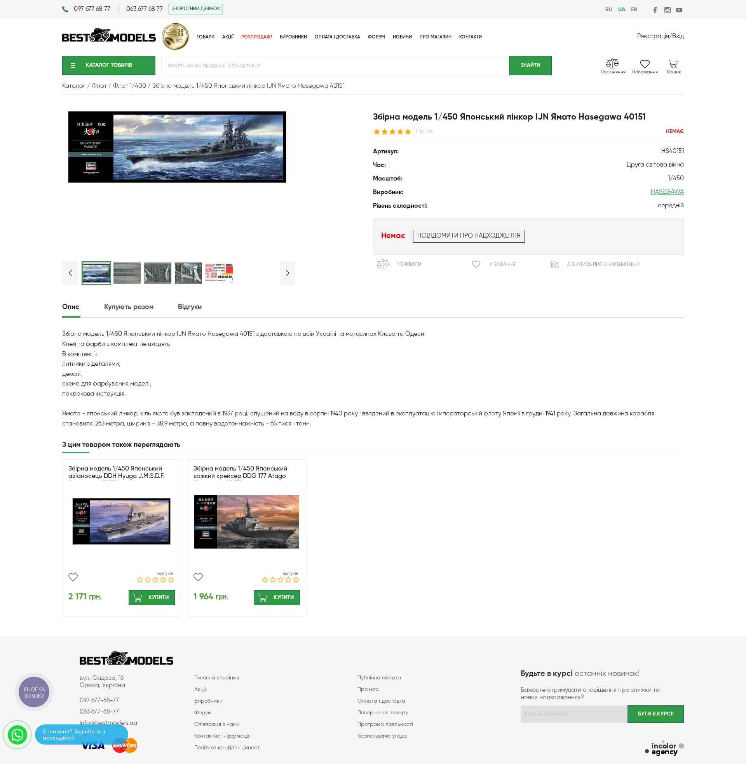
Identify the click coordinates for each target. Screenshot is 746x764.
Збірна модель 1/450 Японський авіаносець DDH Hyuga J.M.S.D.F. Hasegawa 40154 (116, 476)
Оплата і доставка (381, 701)
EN (634, 9)
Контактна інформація (222, 736)
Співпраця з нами (217, 724)
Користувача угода (382, 736)
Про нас (368, 689)
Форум (202, 712)
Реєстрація (653, 36)
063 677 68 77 (144, 9)
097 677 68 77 (92, 9)
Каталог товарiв (109, 65)
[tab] (82, 307)
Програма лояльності (385, 724)
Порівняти (408, 264)
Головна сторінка (216, 678)
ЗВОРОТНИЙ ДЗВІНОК (196, 9)
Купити (158, 597)
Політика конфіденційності (227, 747)
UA (621, 9)
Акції (200, 689)
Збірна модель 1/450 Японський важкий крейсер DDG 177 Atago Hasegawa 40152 (240, 476)
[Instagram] (667, 10)
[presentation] (82, 307)
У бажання (502, 264)
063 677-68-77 (99, 712)
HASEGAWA (667, 192)
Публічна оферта (379, 678)
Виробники (208, 701)
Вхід (678, 36)
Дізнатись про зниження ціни (603, 264)
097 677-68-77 (99, 701)
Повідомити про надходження (469, 236)
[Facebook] (656, 10)
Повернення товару (382, 712)
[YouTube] (679, 10)
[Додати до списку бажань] (73, 577)
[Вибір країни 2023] (175, 48)
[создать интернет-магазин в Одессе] (664, 749)
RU (608, 9)
